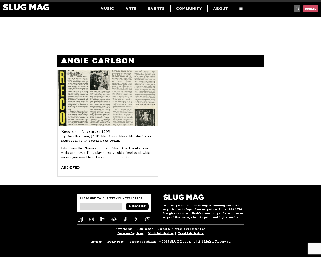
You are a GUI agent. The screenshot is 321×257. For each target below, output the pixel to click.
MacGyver (109, 136)
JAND (95, 136)
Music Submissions (161, 233)
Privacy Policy (115, 241)
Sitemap (96, 241)
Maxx (123, 136)
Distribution (145, 229)
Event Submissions (191, 233)
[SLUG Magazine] (26, 7)
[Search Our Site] (297, 8)
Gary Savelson (78, 136)
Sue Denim (111, 141)
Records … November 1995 (85, 132)
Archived (70, 167)
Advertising (124, 229)
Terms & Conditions (143, 241)
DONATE (310, 9)
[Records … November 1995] (108, 98)
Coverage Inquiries (130, 233)
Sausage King (72, 141)
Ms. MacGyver (140, 136)
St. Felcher (92, 141)
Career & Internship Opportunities (181, 229)
